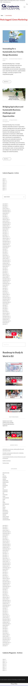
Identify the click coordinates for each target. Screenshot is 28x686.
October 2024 (5, 225)
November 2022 (6, 261)
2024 (4, 182)
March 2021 (5, 292)
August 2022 (5, 266)
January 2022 (5, 277)
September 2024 (6, 227)
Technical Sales (6, 463)
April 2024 (5, 235)
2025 (4, 180)
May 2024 (5, 233)
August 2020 (5, 303)
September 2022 (6, 264)
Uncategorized (6, 121)
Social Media (6, 516)
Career (4, 479)
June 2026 (5, 204)
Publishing (5, 513)
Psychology (5, 511)
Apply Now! (5, 425)
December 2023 (6, 241)
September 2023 (6, 246)
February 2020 (6, 313)
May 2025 (5, 216)
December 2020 (6, 297)
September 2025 (6, 211)
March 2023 (5, 255)
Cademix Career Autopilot (8, 422)
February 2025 (6, 219)
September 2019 (6, 321)
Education (5, 485)
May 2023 (5, 252)
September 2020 (6, 302)
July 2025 (4, 214)
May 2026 (5, 205)
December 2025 (6, 210)
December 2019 (6, 316)
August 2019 (5, 322)
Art (3, 474)
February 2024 (6, 238)
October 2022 (5, 263)
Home (2, 15)
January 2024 (5, 239)
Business (5, 477)
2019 (4, 189)
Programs (5, 510)
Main (4, 499)
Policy (4, 507)
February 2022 (6, 275)
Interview (5, 490)
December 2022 (6, 260)
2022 (4, 185)
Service (4, 515)
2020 (4, 188)
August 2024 (5, 228)
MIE (3, 501)
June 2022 (5, 269)
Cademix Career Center (7, 421)
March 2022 (5, 274)
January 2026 (5, 208)
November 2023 (6, 243)
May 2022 (5, 271)
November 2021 (6, 280)
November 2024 (6, 224)
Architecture (6, 472)
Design (4, 483)
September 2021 (6, 283)
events (4, 487)
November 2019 (6, 317)
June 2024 (5, 232)
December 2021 (6, 278)
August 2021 (5, 285)
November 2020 (6, 299)
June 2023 (5, 250)
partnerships (6, 504)
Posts (4, 508)
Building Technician (7, 460)
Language (5, 494)
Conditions (5, 480)
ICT (3, 488)
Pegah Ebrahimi (14, 120)
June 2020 (5, 307)
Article (4, 60)
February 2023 (6, 257)
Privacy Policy (14, 683)
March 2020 (5, 311)
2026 (4, 178)
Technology (6, 518)
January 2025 (5, 221)
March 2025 (5, 218)
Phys (4, 505)
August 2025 (5, 213)
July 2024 (4, 230)
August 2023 (5, 247)
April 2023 (5, 253)
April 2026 (5, 207)
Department (6, 482)
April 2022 (5, 272)
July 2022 (4, 267)
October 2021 (5, 282)
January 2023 (5, 258)
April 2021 (5, 291)
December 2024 (6, 222)
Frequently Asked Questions (8, 424)
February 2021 (6, 294)
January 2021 (5, 296)
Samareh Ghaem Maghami (16, 58)
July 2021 (4, 286)
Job (3, 493)
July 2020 (4, 305)
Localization (6, 497)
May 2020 (5, 308)
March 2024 (5, 236)
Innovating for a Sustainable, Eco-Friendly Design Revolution (13, 52)
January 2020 (5, 314)
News (4, 502)
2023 (4, 183)
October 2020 (5, 300)
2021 (4, 186)
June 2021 (5, 288)
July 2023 (4, 249)
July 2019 (4, 324)
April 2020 (5, 310)
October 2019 (5, 319)
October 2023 (5, 244)
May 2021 (5, 289)
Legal (4, 496)
